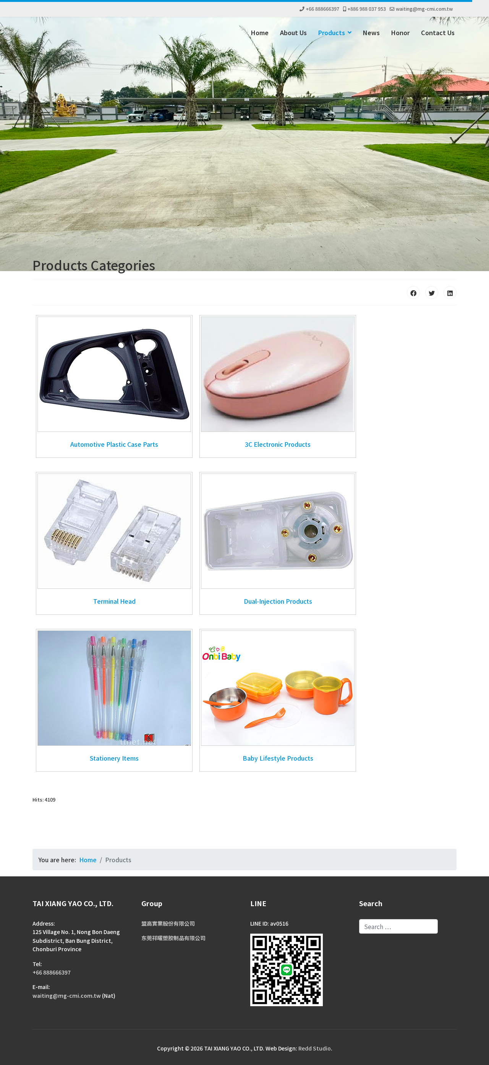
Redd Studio (314, 1048)
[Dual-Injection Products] (278, 531)
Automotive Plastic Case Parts (114, 444)
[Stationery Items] (114, 688)
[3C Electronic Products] (278, 374)
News (371, 32)
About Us (293, 32)
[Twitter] (431, 292)
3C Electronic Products (278, 444)
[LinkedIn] (450, 292)
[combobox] (398, 926)
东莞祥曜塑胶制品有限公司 (173, 938)
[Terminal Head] (114, 531)
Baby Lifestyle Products (278, 758)
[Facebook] (413, 292)
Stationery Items (114, 758)
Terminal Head (114, 601)
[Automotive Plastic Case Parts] (114, 374)
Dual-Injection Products (278, 601)
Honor (400, 32)
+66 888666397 (322, 8)
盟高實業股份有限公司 (168, 923)
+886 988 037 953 (366, 8)
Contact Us (438, 32)
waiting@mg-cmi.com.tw (424, 8)
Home (260, 32)
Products (331, 32)
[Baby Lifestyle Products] (278, 688)
